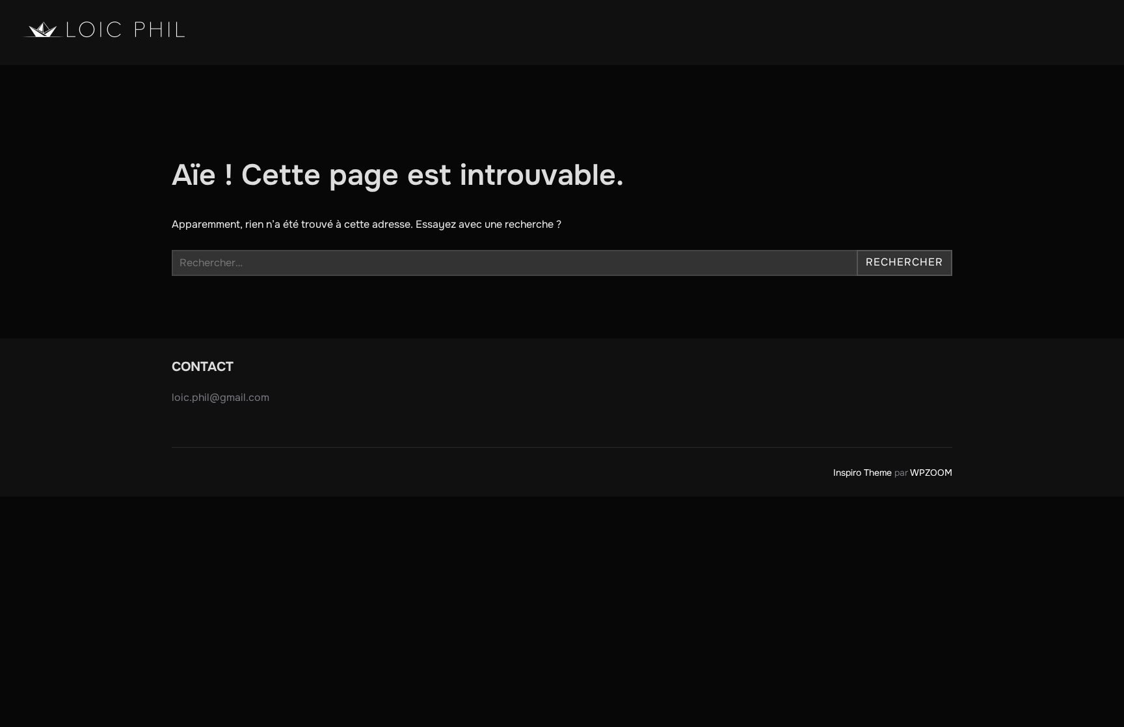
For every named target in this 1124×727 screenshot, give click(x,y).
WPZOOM (931, 472)
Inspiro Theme (862, 472)
